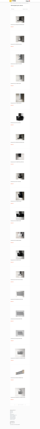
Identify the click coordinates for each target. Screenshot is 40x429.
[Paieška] (26, 1)
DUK (10, 413)
